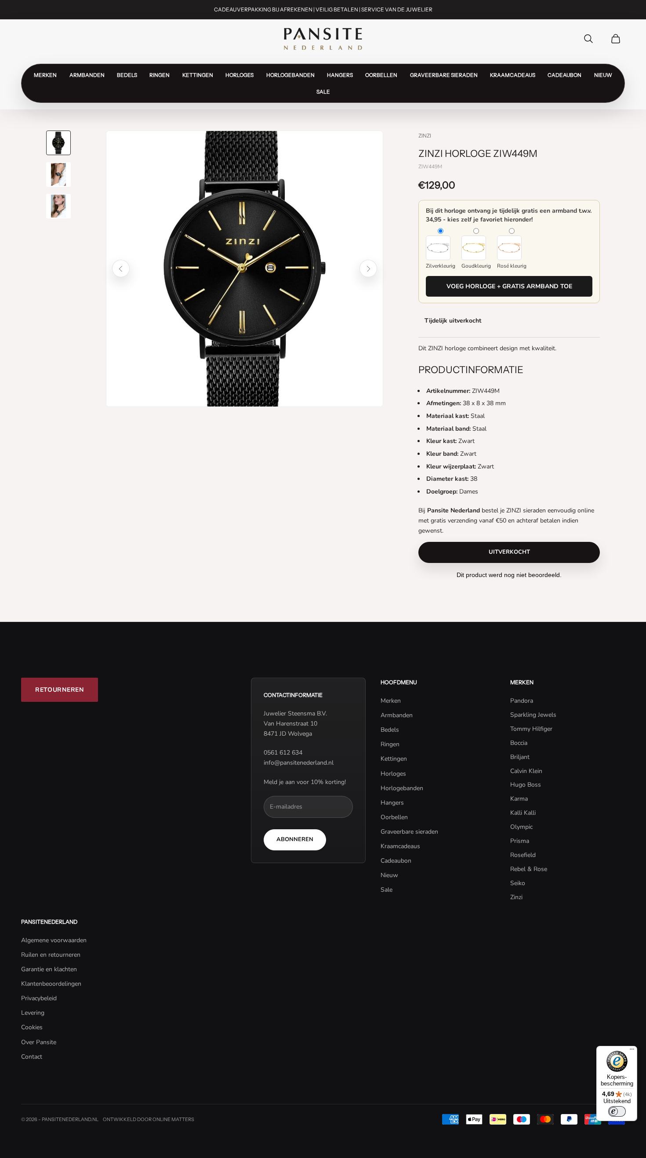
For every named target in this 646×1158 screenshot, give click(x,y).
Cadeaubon (564, 75)
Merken (45, 75)
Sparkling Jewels (533, 715)
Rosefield (523, 855)
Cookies (32, 1027)
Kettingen (197, 75)
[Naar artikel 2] (58, 174)
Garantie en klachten (49, 969)
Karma (519, 799)
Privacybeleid (39, 998)
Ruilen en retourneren (50, 955)
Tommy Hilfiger (531, 729)
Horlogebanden (290, 75)
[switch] (617, 1111)
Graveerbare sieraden (444, 75)
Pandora (521, 701)
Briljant (520, 757)
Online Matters (173, 1119)
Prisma (519, 841)
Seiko (517, 883)
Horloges (239, 75)
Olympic (521, 827)
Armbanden (87, 75)
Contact (31, 1057)
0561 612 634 (283, 752)
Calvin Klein (526, 771)
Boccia (518, 743)
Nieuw (603, 75)
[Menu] (632, 1051)
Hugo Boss (525, 784)
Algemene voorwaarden (54, 940)
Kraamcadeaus (512, 75)
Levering (32, 1013)
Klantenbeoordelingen (51, 984)
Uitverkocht (509, 552)
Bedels (127, 75)
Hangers (340, 75)
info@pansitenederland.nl (299, 763)
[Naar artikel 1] (58, 143)
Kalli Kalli (523, 813)
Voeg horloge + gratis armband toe (509, 286)
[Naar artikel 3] (58, 206)
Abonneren (294, 839)
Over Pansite (38, 1042)
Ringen (159, 75)
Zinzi (424, 135)
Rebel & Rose (528, 869)
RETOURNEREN (59, 690)
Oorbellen (381, 75)
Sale (323, 91)
